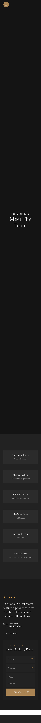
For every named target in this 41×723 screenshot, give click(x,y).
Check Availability (20, 692)
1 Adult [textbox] (10, 677)
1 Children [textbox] (11, 684)
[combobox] (12, 677)
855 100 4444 (15, 626)
